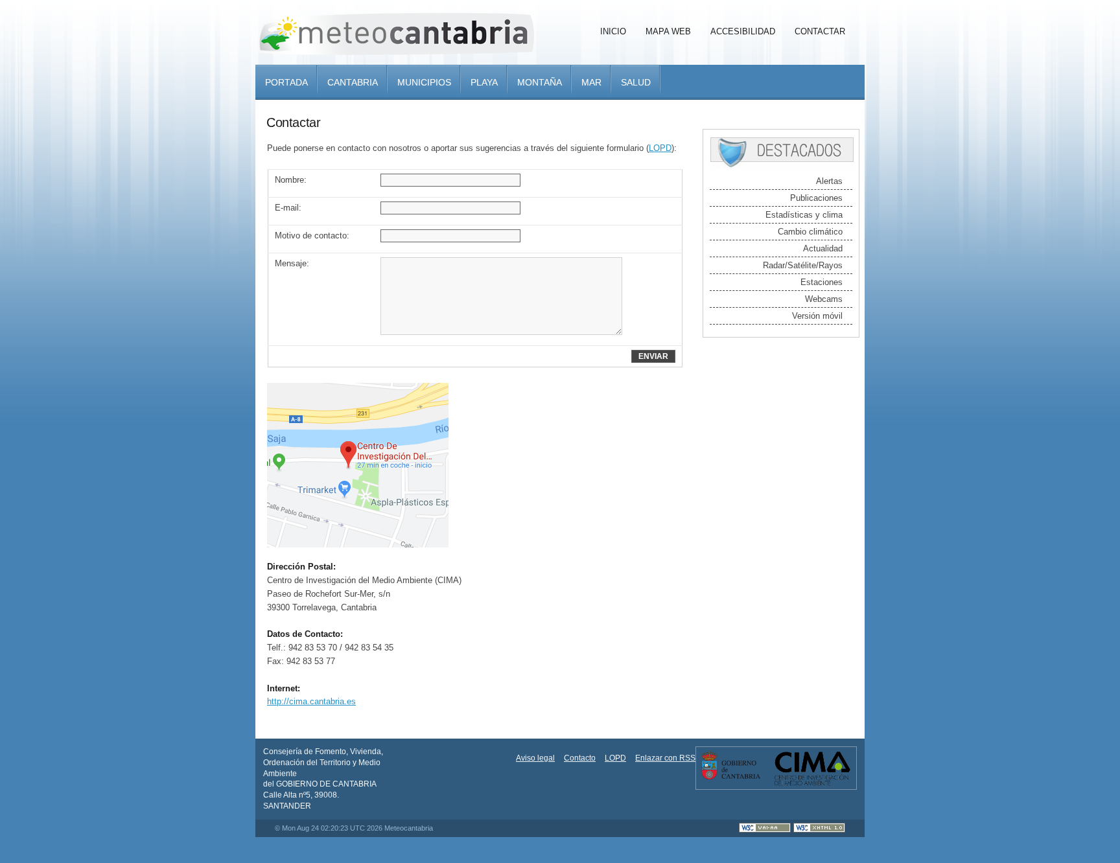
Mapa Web (668, 31)
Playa (484, 82)
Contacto (580, 758)
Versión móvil (817, 316)
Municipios (424, 82)
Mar (591, 82)
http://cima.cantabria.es (311, 701)
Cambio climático (810, 231)
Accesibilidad (742, 31)
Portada (286, 82)
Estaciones (821, 282)
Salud (636, 82)
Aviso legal (535, 758)
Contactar (820, 31)
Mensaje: (292, 263)
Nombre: (291, 180)
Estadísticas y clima (804, 215)
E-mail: (288, 208)
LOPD (660, 148)
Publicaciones (816, 198)
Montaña (539, 82)
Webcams (824, 299)
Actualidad (823, 248)
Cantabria (352, 82)
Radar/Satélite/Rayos (803, 265)
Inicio (613, 31)
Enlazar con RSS (665, 758)
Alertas (829, 181)
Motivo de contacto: (312, 235)
